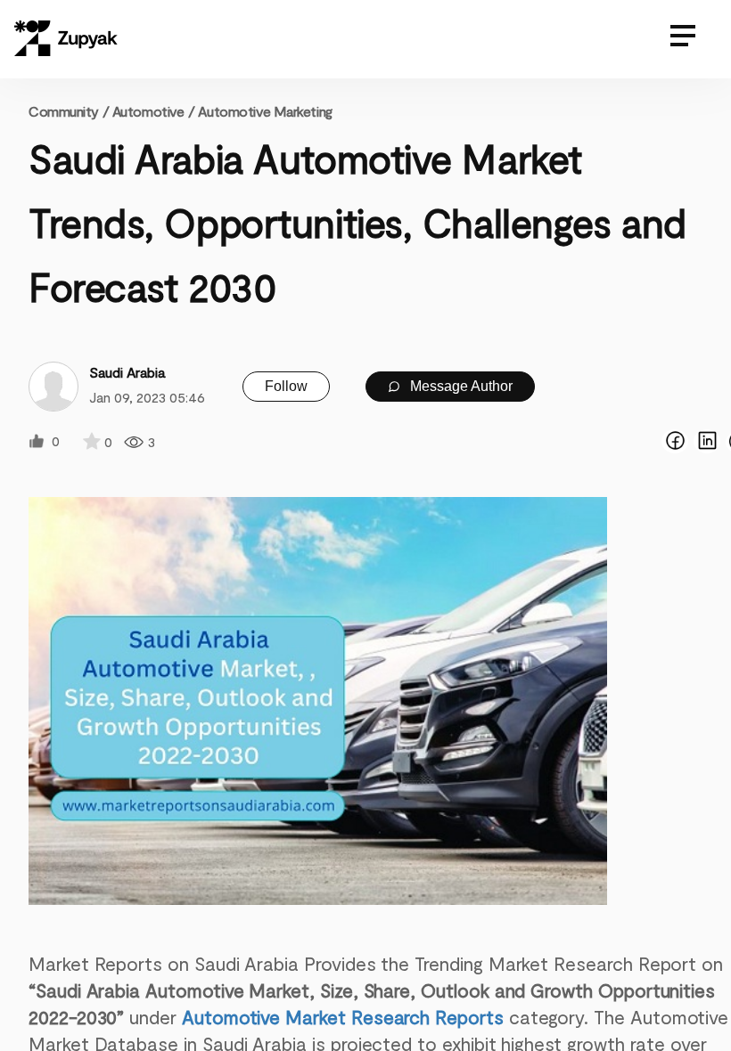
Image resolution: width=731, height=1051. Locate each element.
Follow (286, 386)
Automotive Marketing (265, 110)
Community (69, 110)
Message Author (460, 386)
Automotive (148, 110)
